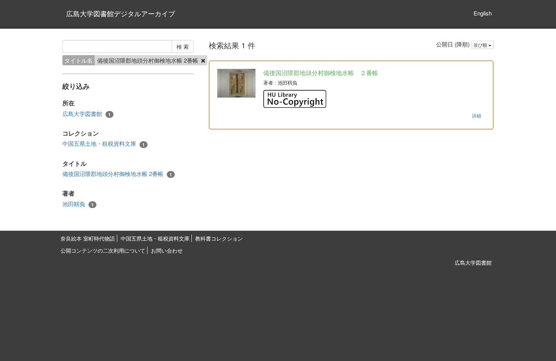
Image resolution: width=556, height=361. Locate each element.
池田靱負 (78, 204)
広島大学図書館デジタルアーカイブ (120, 13)
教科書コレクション (219, 238)
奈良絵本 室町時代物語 (88, 238)
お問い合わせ (167, 250)
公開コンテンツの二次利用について (103, 250)
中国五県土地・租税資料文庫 (103, 143)
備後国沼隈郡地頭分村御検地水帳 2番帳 (117, 174)
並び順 (481, 45)
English (483, 13)
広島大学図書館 (86, 114)
